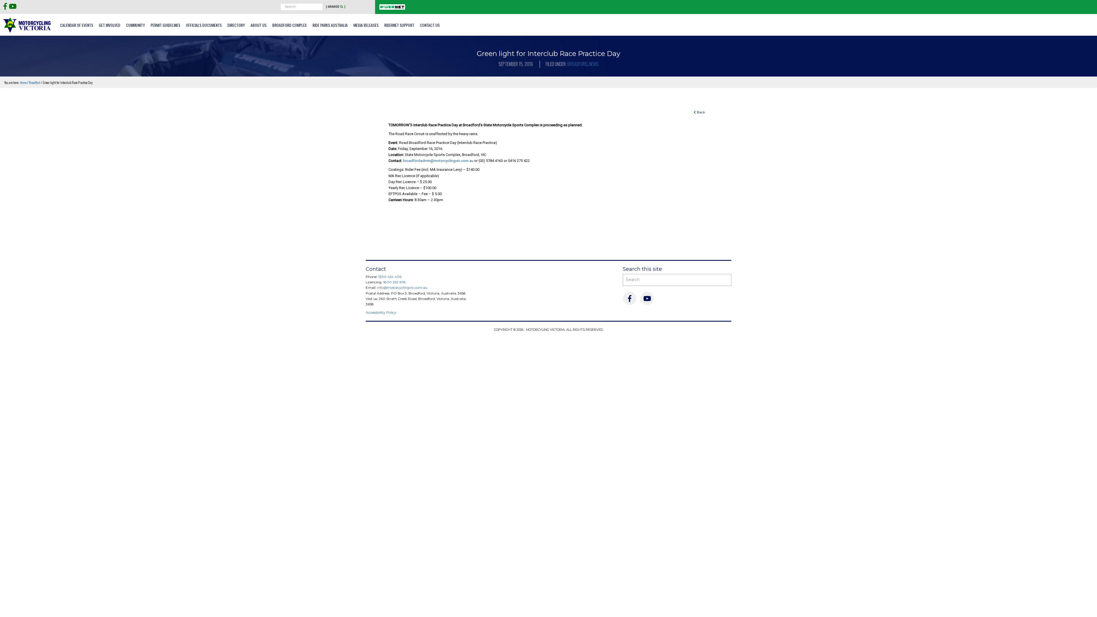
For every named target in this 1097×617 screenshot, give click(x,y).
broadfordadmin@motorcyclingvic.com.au (438, 161)
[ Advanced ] (335, 6)
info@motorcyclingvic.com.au (402, 287)
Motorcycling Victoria (27, 24)
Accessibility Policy (381, 312)
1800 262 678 (394, 282)
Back (700, 112)
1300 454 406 (389, 277)
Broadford (577, 64)
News (593, 64)
